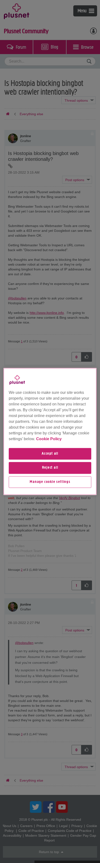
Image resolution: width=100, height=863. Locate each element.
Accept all (50, 454)
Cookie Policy (49, 439)
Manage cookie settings (50, 482)
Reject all (50, 468)
